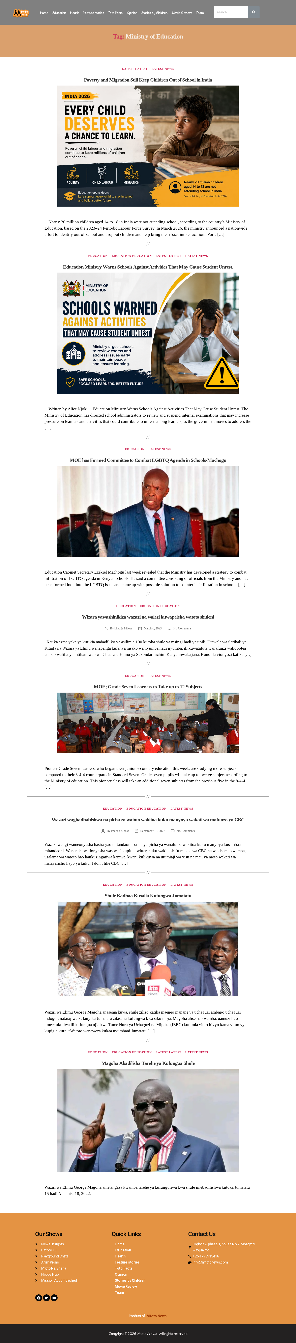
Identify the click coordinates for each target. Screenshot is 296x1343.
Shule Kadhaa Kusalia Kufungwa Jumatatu (148, 895)
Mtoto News (157, 1316)
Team (200, 13)
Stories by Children (154, 13)
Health (74, 13)
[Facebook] (38, 1297)
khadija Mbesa (123, 628)
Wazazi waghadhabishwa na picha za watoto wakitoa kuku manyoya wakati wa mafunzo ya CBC (148, 819)
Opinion (132, 13)
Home (44, 13)
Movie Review (182, 13)
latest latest (134, 68)
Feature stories (93, 13)
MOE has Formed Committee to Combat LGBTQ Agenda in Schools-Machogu (148, 460)
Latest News (163, 68)
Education (59, 13)
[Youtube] (54, 1297)
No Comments (182, 628)
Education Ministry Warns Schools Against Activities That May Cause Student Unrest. (148, 267)
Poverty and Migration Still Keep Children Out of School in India (148, 80)
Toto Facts (115, 13)
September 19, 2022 (152, 831)
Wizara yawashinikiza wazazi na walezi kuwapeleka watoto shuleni (148, 617)
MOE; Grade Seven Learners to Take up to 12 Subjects (148, 686)
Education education (132, 255)
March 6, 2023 (153, 628)
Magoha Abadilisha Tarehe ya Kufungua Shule (148, 1063)
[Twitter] (46, 1297)
